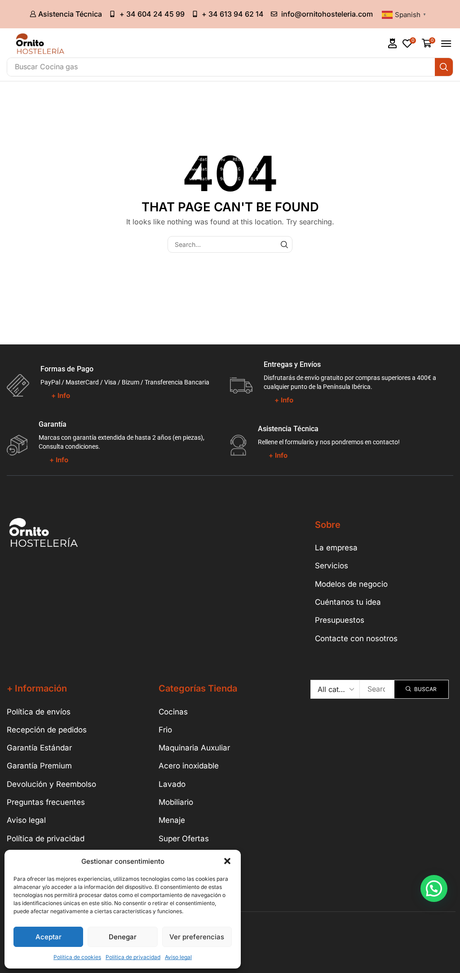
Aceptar (48, 937)
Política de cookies (77, 957)
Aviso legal (178, 957)
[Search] (444, 67)
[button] (227, 861)
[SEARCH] (284, 244)
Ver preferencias (196, 937)
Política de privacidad (133, 957)
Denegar (123, 937)
